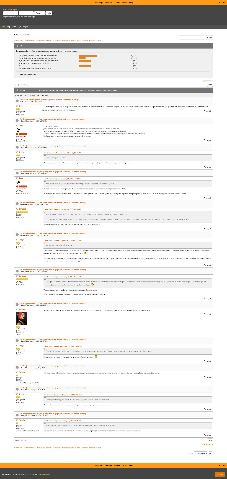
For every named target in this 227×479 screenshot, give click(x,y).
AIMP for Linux (24, 34)
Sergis (21, 106)
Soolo (21, 126)
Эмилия (22, 309)
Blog (131, 3)
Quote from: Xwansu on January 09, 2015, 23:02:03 (63, 240)
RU (220, 3)
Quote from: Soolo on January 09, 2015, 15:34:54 (62, 209)
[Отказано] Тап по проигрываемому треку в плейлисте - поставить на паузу (49, 100)
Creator (22, 372)
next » (211, 81)
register (15, 10)
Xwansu (22, 209)
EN (224, 3)
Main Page (99, 3)
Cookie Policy (45, 474)
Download (108, 3)
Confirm (220, 475)
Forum (124, 3)
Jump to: (190, 453)
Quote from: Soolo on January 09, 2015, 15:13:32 (62, 153)
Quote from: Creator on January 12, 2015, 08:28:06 (63, 395)
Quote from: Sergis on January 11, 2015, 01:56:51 (62, 277)
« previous (205, 81)
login (9, 10)
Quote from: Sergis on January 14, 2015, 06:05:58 (62, 421)
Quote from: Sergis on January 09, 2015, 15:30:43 (62, 179)
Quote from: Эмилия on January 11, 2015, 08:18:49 (63, 346)
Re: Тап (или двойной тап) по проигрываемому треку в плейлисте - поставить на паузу (53, 119)
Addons (117, 3)
